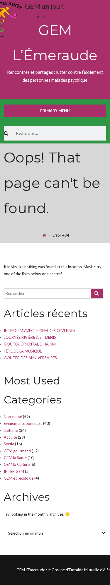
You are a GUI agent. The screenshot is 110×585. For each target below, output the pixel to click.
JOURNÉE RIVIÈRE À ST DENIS (30, 337)
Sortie (9, 444)
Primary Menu (55, 110)
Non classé (13, 416)
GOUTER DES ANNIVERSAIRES (30, 357)
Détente (11, 430)
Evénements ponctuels (23, 423)
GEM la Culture (17, 464)
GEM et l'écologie (18, 478)
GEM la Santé (15, 457)
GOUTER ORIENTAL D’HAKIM (30, 344)
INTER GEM (14, 471)
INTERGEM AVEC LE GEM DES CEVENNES (39, 330)
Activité (10, 437)
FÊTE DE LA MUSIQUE (23, 351)
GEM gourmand (17, 451)
